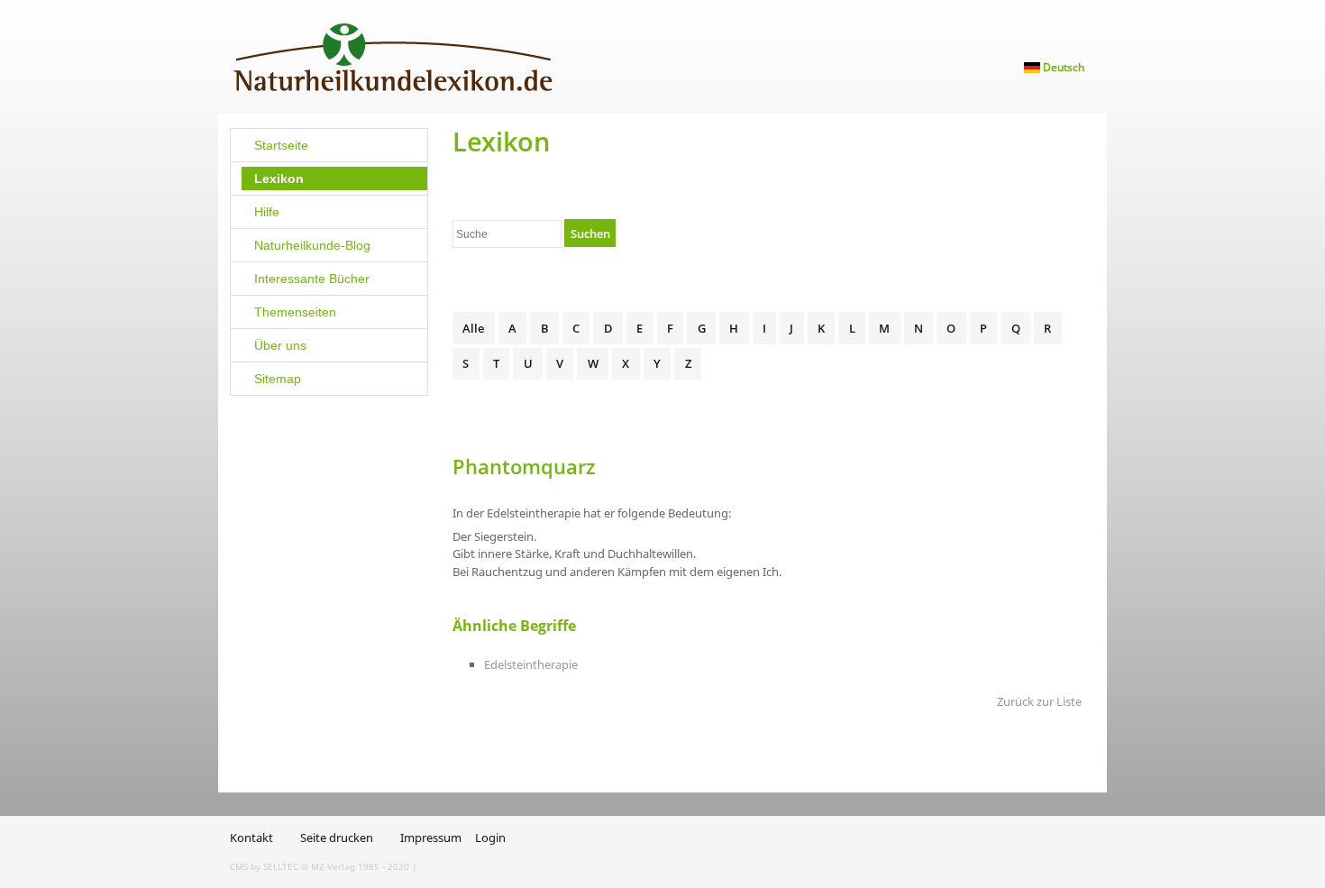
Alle (473, 328)
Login (490, 837)
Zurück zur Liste (1039, 701)
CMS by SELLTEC (264, 866)
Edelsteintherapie (531, 664)
